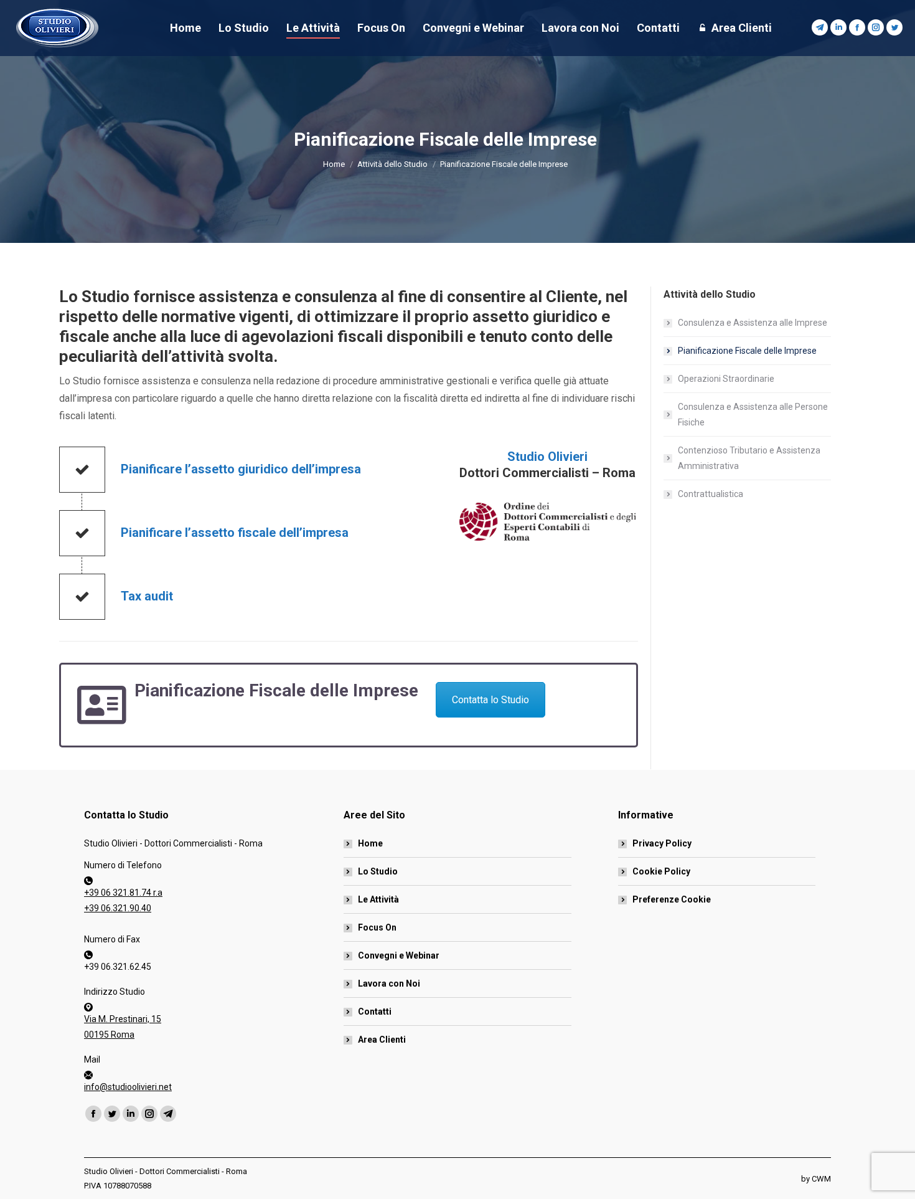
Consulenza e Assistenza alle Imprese (752, 323)
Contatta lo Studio (490, 700)
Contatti (375, 1012)
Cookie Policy (661, 871)
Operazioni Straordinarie (726, 379)
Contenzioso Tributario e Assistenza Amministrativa (749, 458)
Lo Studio (378, 871)
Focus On (377, 927)
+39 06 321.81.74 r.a (123, 893)
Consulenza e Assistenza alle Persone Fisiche (753, 414)
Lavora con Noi (389, 983)
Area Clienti (382, 1040)
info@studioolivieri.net (128, 1087)
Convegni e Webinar (398, 955)
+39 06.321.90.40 (117, 908)
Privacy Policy (662, 843)
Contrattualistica (710, 494)
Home (370, 843)
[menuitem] (185, 28)
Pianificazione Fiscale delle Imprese (747, 351)
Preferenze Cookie (671, 899)
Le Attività (378, 899)
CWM (821, 1178)
